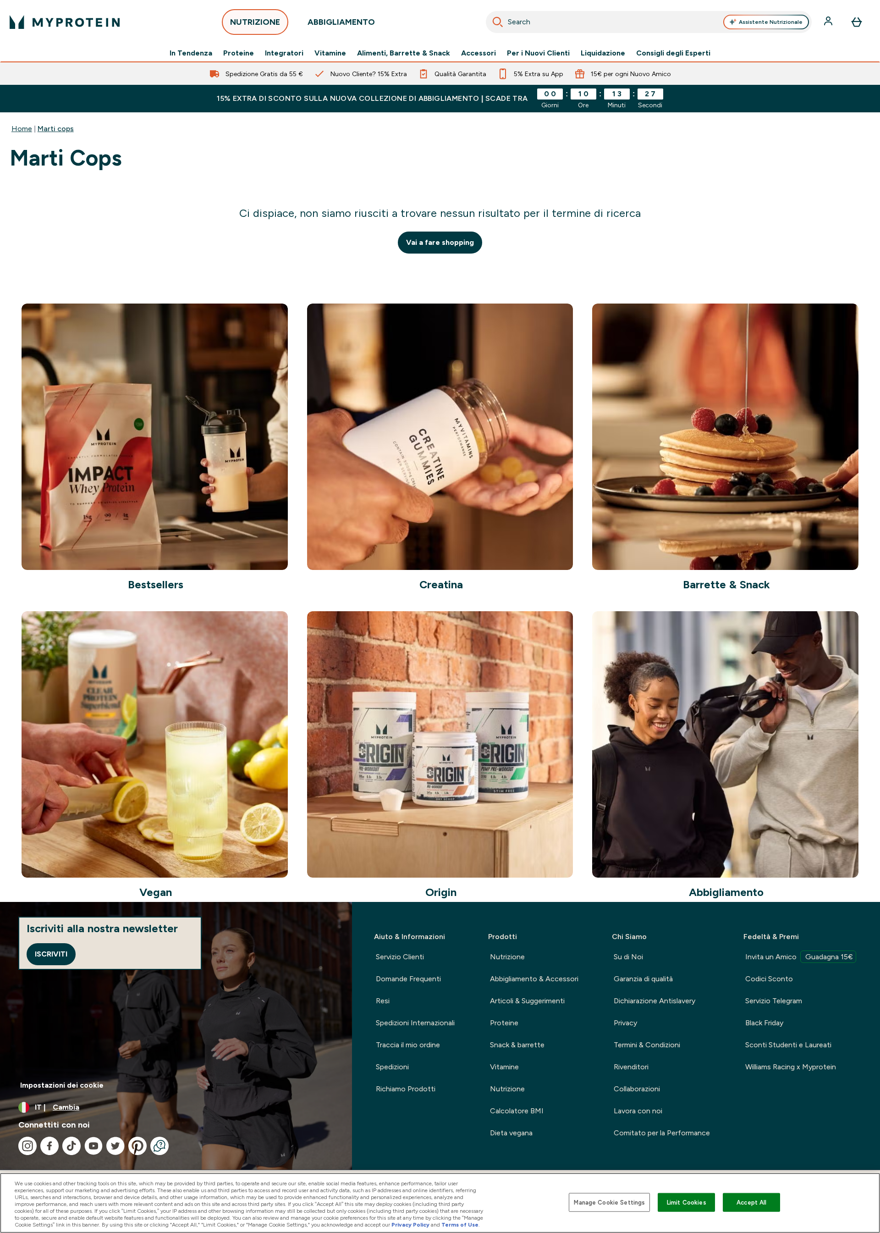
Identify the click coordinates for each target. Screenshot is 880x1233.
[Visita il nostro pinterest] (137, 1146)
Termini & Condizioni (647, 1045)
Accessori (478, 53)
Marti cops (56, 129)
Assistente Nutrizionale (771, 22)
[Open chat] (159, 1146)
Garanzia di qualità (643, 979)
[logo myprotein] (65, 22)
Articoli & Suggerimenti (527, 1001)
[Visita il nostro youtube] (93, 1146)
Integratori (284, 53)
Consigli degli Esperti (673, 53)
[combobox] (649, 22)
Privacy (625, 1023)
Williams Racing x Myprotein (790, 1067)
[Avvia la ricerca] (497, 22)
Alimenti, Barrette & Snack (403, 53)
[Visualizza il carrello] (856, 22)
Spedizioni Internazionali (415, 1023)
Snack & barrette (517, 1045)
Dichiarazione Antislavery (654, 1001)
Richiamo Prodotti (405, 1089)
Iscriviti (51, 954)
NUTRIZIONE (255, 22)
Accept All (751, 1202)
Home (21, 129)
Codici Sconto (769, 979)
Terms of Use (459, 1225)
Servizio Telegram (773, 1001)
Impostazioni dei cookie (62, 1085)
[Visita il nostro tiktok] (71, 1146)
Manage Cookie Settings (609, 1202)
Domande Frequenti (408, 979)
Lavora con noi (638, 1111)
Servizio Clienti (400, 957)
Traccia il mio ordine (408, 1045)
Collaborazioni (637, 1089)
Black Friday (764, 1023)
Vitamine (330, 53)
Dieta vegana (511, 1133)
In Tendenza (191, 53)
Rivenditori (631, 1067)
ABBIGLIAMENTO (341, 22)
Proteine (238, 53)
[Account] (829, 22)
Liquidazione (603, 53)
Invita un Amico (799, 957)
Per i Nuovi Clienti (538, 53)
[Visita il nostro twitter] (115, 1146)
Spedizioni (392, 1067)
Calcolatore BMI (517, 1111)
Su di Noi (628, 957)
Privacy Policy (410, 1225)
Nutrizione (507, 957)
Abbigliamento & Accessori (534, 979)
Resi (383, 1001)
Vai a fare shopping (440, 242)
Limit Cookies (686, 1202)
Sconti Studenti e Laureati (788, 1045)
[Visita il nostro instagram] (27, 1146)
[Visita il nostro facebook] (49, 1146)
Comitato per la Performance (662, 1133)
